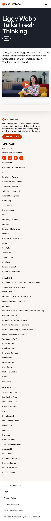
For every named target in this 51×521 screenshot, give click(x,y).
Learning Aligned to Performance (16, 296)
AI (3, 172)
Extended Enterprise (11, 229)
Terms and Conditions (13, 510)
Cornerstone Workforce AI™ (14, 167)
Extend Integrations (10, 267)
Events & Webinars (10, 468)
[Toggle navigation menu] (44, 4)
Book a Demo (12, 136)
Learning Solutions (10, 219)
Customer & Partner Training (14, 334)
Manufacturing (8, 367)
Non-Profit (6, 381)
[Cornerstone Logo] (11, 4)
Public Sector (8, 348)
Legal (6, 492)
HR (3, 215)
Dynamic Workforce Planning (14, 320)
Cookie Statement (11, 504)
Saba (4, 243)
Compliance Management (13, 301)
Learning (6, 224)
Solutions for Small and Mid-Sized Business (21, 282)
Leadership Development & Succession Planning (23, 310)
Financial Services (10, 353)
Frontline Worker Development (15, 325)
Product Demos (9, 463)
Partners (6, 435)
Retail (4, 376)
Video (6, 38)
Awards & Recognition (11, 444)
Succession (7, 205)
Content (5, 234)
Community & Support (12, 153)
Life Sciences (8, 362)
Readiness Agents (10, 177)
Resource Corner (9, 458)
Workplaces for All (10, 339)
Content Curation (9, 315)
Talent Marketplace (10, 196)
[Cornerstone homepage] (25, 119)
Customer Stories (9, 406)
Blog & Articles (8, 472)
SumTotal (6, 248)
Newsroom (7, 425)
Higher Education (9, 372)
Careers (5, 430)
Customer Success (10, 402)
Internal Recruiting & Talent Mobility (17, 329)
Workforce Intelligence (12, 181)
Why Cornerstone (9, 392)
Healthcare (7, 357)
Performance (8, 210)
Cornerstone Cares (10, 421)
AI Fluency (6, 306)
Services (6, 262)
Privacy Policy (10, 498)
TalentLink (6, 253)
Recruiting (6, 200)
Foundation (7, 416)
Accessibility (7, 449)
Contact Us (7, 148)
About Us (6, 411)
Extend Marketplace (11, 271)
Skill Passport (8, 257)
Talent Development (11, 191)
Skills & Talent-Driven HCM (13, 287)
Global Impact (8, 440)
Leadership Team (9, 397)
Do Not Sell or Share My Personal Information (23, 517)
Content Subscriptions (12, 238)
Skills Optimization (10, 186)
